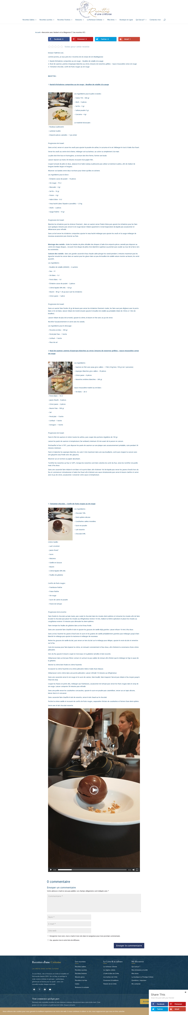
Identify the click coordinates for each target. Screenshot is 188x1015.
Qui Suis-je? (140, 20)
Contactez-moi (155, 20)
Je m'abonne (148, 1001)
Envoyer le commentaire (129, 945)
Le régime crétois (109, 970)
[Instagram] (39, 989)
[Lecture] (51, 870)
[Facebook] (34, 989)
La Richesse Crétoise (94, 20)
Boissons (78, 20)
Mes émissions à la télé (140, 970)
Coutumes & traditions (110, 980)
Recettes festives (81, 973)
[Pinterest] (45, 989)
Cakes (77, 984)
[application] (94, 790)
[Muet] (134, 870)
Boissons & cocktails (82, 987)
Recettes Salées (28, 20)
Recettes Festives (63, 20)
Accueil (37, 32)
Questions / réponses (139, 980)
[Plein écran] (137, 870)
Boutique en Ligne (126, 20)
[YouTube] (50, 989)
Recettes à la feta (81, 980)
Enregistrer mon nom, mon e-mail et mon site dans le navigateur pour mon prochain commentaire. (85, 936)
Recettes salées (80, 966)
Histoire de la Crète (110, 984)
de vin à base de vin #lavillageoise (91, 57)
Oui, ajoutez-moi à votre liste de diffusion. (64, 940)
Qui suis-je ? (136, 966)
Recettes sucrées (45, 20)
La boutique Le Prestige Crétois (142, 977)
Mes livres (111, 20)
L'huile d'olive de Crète (111, 973)
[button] (94, 790)
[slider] (92, 869)
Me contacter (136, 984)
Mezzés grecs (80, 977)
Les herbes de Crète (110, 977)
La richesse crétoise (110, 966)
